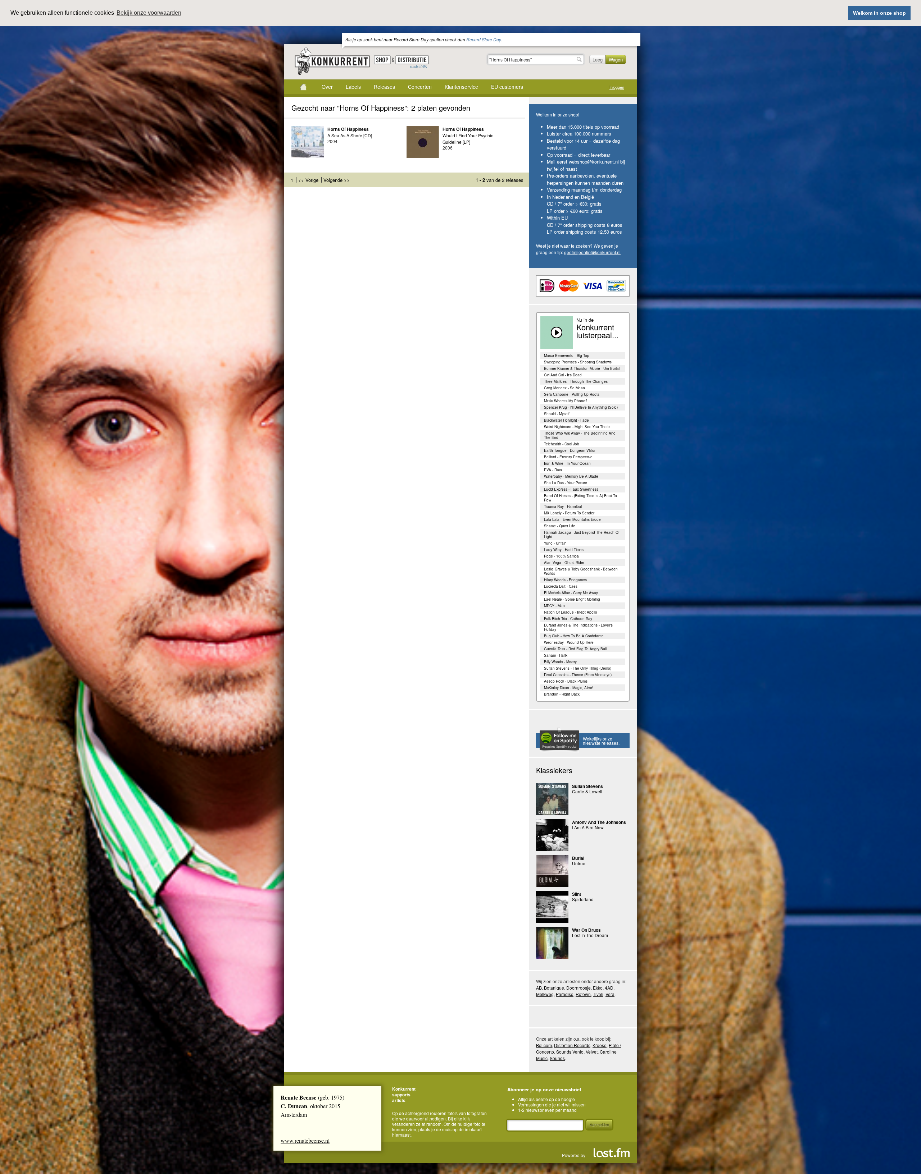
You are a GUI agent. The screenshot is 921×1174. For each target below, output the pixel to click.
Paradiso (564, 994)
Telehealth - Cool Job (561, 443)
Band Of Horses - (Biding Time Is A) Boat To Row (580, 498)
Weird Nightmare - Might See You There (577, 426)
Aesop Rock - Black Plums (565, 681)
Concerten (420, 86)
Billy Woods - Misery (560, 661)
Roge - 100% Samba (561, 556)
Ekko (598, 988)
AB (539, 988)
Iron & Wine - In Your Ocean (567, 463)
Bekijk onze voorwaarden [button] (149, 13)
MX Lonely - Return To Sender (569, 512)
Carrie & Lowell (587, 791)
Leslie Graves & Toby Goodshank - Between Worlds (581, 571)
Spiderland (583, 899)
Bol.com (544, 1045)
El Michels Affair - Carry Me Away (571, 592)
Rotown (583, 994)
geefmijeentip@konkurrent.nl (592, 252)
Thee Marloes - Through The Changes (576, 381)
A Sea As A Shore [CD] (349, 135)
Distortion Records (572, 1045)
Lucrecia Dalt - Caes (560, 586)
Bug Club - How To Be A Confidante (574, 635)
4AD (609, 988)
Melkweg (545, 994)
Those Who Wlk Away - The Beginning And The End (580, 435)
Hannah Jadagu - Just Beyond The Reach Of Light (582, 534)
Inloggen (616, 87)
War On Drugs (586, 930)
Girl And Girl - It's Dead (563, 374)
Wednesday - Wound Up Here (569, 642)
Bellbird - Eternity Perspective (568, 456)
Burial (578, 858)
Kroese (600, 1045)
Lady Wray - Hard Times (564, 549)
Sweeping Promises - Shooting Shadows (578, 361)
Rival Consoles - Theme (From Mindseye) (578, 674)
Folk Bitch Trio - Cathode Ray (568, 618)
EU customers (507, 86)
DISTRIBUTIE (412, 62)
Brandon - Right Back (562, 694)
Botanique (554, 988)
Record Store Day (483, 39)
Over (327, 86)
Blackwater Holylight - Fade (566, 420)
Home (303, 87)
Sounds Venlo (570, 1052)
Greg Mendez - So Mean (564, 387)
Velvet (592, 1052)
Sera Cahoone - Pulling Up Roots (571, 394)
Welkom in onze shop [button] (879, 13)
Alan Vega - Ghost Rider (564, 562)
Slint (576, 894)
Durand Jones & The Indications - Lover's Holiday (578, 627)
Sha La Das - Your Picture (565, 482)
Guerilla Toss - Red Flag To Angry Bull (575, 648)
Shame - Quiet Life (559, 525)
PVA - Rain (553, 469)
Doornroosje (578, 988)
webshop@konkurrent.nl (594, 161)
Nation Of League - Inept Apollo (570, 612)
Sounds (557, 1058)
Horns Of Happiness (348, 129)
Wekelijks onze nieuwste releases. (601, 740)
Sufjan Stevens (587, 786)
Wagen (616, 59)
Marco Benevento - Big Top (566, 355)
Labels (353, 86)
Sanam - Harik (555, 655)
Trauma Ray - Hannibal (563, 506)
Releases (384, 86)
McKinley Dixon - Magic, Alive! (568, 687)
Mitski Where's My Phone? (565, 400)
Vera (609, 994)
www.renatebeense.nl (305, 1140)
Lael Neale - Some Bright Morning (572, 599)
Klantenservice (461, 86)
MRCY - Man (554, 605)
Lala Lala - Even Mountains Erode (572, 519)
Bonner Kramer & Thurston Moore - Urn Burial (582, 368)
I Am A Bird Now (588, 827)
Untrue (578, 863)
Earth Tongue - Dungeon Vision (570, 450)
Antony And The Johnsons (599, 822)
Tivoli (598, 994)
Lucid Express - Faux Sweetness (571, 489)
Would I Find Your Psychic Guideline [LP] (468, 138)
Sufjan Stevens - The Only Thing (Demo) (577, 668)
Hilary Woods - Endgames (565, 579)
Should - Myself (557, 413)
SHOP (382, 59)
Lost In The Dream (590, 935)
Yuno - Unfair (555, 543)
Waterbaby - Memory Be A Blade (571, 476)
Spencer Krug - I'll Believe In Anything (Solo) (581, 407)
